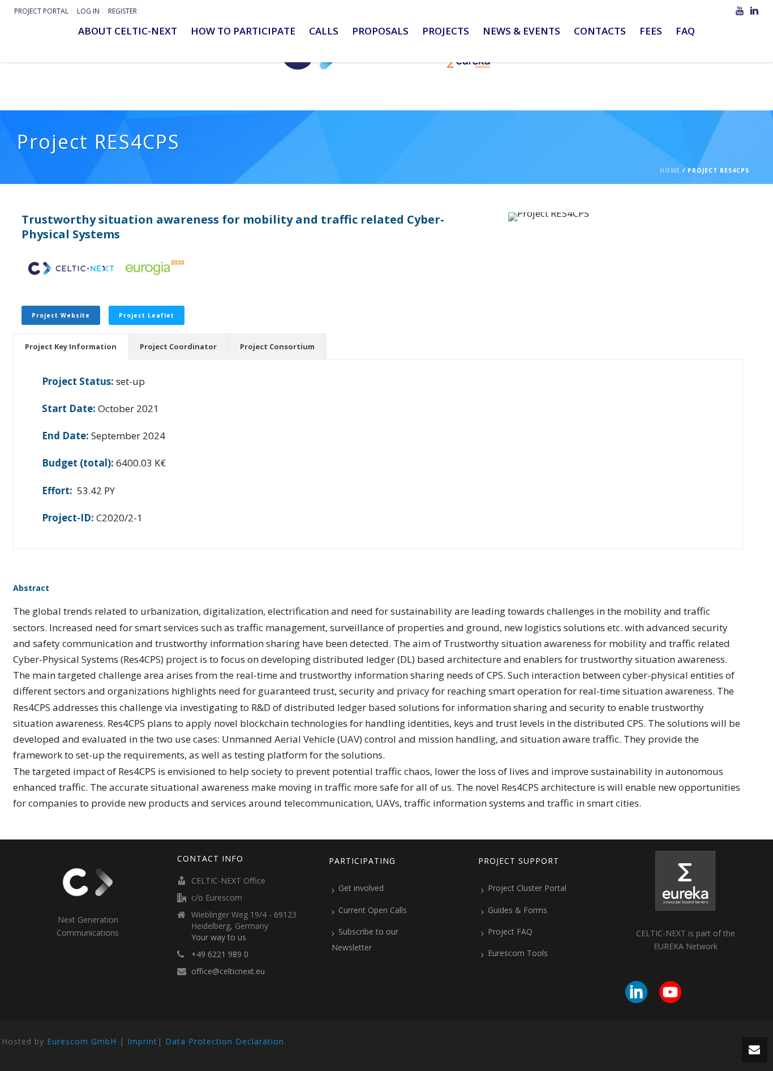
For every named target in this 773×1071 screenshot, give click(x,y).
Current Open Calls (372, 910)
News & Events (521, 30)
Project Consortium (277, 346)
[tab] (70, 346)
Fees (650, 30)
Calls (323, 30)
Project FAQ (510, 931)
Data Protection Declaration (224, 1041)
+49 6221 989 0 (219, 954)
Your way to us (218, 937)
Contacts (600, 30)
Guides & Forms (517, 910)
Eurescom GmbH (82, 1041)
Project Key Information (71, 346)
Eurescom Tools (518, 953)
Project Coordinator (178, 346)
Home (670, 170)
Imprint (142, 1041)
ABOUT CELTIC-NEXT (127, 30)
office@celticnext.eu (228, 971)
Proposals (380, 30)
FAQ (685, 30)
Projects (445, 30)
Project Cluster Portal (527, 887)
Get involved (361, 887)
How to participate (243, 30)
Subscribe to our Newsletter (365, 939)
